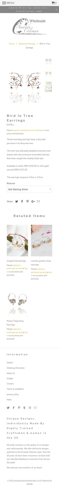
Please (10, 265)
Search (10, 362)
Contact (10, 384)
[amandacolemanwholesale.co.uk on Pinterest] (19, 407)
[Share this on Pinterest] (27, 201)
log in (41, 130)
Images (10, 378)
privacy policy (13, 394)
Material (11, 183)
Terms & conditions (15, 389)
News (9, 400)
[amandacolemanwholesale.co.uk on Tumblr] (24, 407)
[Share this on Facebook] (21, 201)
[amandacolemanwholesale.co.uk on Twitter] (8, 407)
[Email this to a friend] (37, 201)
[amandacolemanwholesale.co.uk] (30, 26)
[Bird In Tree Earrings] (25, 82)
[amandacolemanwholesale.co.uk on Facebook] (14, 407)
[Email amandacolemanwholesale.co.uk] (35, 407)
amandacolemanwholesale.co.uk (27, 481)
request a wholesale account (25, 130)
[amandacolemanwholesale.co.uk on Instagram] (30, 407)
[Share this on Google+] (32, 201)
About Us (11, 373)
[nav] (8, 3)
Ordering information (16, 368)
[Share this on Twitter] (16, 201)
